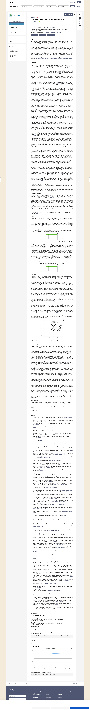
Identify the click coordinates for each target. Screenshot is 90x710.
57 (56, 312)
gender (70, 58)
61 (49, 373)
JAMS (59, 700)
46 (41, 180)
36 (34, 135)
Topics (34, 2)
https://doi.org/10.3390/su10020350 (48, 27)
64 (51, 391)
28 (57, 116)
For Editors (47, 694)
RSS (74, 683)
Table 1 (43, 225)
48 (38, 181)
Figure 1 (60, 304)
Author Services (48, 2)
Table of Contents (13, 46)
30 (70, 116)
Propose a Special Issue (17, 24)
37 (35, 135)
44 (62, 173)
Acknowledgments (13, 55)
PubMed (57, 554)
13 (58, 82)
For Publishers (48, 697)
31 (69, 122)
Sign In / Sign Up (72, 2)
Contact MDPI (35, 695)
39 (45, 147)
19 (39, 95)
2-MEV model (37, 58)
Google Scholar (69, 417)
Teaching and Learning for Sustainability (53, 32)
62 (41, 379)
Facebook (71, 693)
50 (50, 183)
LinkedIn (71, 691)
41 (41, 166)
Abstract (11, 48)
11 (68, 81)
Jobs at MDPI (35, 697)
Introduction (12, 50)
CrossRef (38, 431)
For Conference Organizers (50, 700)
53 (38, 213)
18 (54, 93)
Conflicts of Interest (13, 56)
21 (49, 105)
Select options (12, 696)
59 (65, 362)
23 (31, 115)
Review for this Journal (17, 21)
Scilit (42, 431)
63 (71, 389)
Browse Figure (42, 34)
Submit (79, 2)
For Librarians (48, 695)
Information (40, 2)
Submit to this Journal (16, 18)
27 (56, 116)
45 (56, 177)
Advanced (78, 6)
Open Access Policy (37, 694)
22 (42, 110)
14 (37, 83)
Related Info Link (12, 30)
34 (41, 132)
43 (61, 173)
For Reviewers (48, 693)
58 (57, 312)
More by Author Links (13, 32)
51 (49, 184)
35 (42, 132)
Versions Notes (51, 34)
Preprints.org (60, 694)
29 (64, 362)
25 (33, 115)
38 (54, 138)
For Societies (48, 698)
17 (56, 87)
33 (62, 277)
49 (39, 181)
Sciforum (59, 691)
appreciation (47, 58)
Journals (28, 2)
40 (53, 158)
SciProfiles (60, 697)
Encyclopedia (60, 698)
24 (32, 115)
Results (11, 52)
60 (35, 368)
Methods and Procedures (14, 51)
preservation (52, 58)
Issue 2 (25, 9)
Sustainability (15, 9)
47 (42, 180)
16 (55, 87)
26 (34, 115)
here (50, 672)
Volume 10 (20, 9)
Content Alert (78, 683)
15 (54, 87)
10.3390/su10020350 (30, 9)
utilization (42, 58)
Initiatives (55, 2)
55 (53, 300)
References (12, 57)
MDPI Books (60, 693)
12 (69, 81)
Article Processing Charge (38, 691)
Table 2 (39, 255)
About (60, 2)
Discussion (12, 54)
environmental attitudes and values (61, 58)
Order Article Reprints (68, 14)
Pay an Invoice (36, 693)
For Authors (48, 691)
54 (43, 219)
